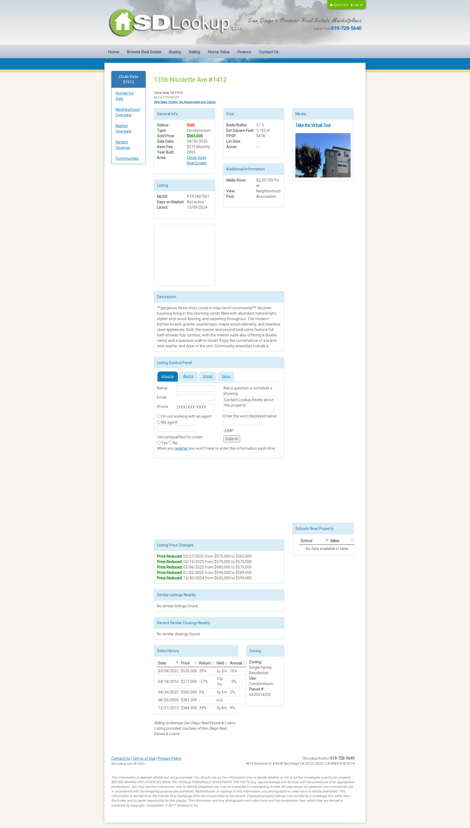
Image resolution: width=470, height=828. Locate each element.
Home (113, 52)
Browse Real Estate (144, 52)
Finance (244, 52)
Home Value (219, 52)
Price (185, 663)
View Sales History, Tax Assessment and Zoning (185, 102)
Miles (334, 541)
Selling (194, 52)
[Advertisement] (128, 251)
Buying (175, 52)
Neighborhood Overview (128, 112)
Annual (236, 663)
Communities (127, 158)
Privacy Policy (169, 758)
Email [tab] (208, 376)
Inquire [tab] (168, 376)
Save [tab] (226, 376)
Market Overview (124, 128)
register (181, 448)
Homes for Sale (125, 96)
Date (162, 663)
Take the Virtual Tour (313, 125)
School (306, 541)
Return (205, 663)
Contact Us (269, 52)
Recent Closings (123, 145)
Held (220, 663)
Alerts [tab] (188, 376)
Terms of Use (144, 758)
